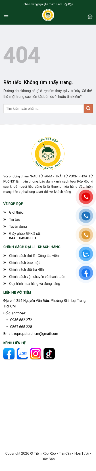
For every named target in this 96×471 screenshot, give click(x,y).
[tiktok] (49, 353)
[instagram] (35, 353)
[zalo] (22, 353)
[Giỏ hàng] (90, 17)
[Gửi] (88, 108)
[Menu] (6, 16)
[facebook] (9, 353)
